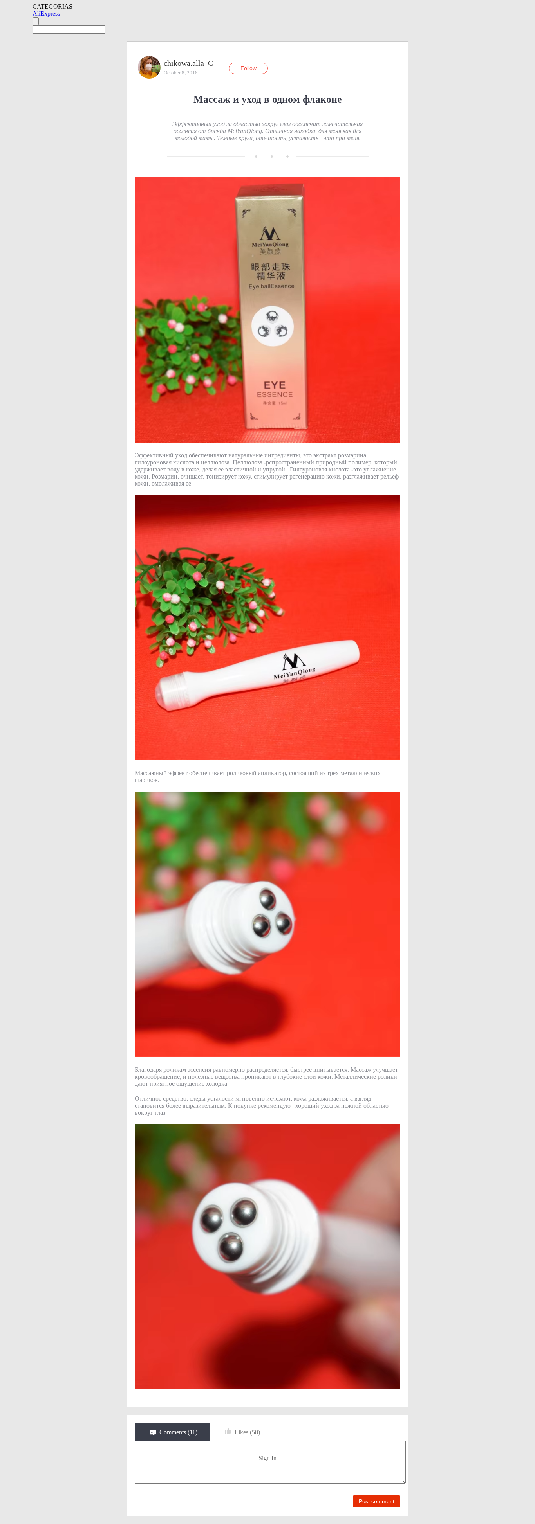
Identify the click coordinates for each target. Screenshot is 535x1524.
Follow (248, 68)
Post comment (376, 1501)
